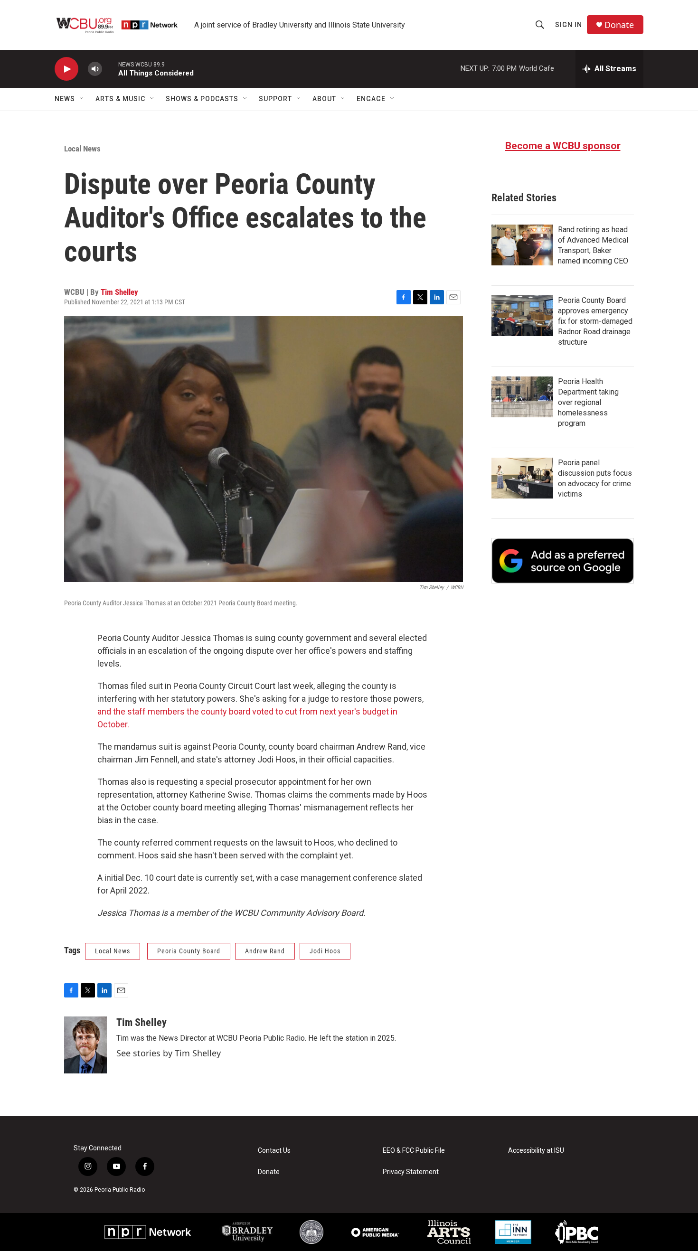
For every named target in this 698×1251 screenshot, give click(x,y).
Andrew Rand (265, 951)
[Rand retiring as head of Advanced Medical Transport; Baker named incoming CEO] (522, 245)
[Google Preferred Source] (562, 560)
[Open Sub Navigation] (82, 99)
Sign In (568, 24)
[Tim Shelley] (85, 1044)
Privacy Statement (411, 1172)
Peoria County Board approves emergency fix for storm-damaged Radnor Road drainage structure (595, 321)
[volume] (95, 69)
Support (275, 99)
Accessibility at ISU (536, 1150)
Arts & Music (120, 99)
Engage (371, 99)
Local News (82, 148)
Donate (619, 25)
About (324, 99)
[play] (66, 69)
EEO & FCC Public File (414, 1150)
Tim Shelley (119, 292)
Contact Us (274, 1150)
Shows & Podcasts (202, 99)
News (65, 99)
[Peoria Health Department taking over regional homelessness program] (522, 396)
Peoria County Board (188, 951)
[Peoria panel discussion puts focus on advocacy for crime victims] (522, 478)
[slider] (110, 69)
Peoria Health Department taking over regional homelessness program (588, 402)
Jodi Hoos (325, 951)
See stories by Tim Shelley (168, 1053)
